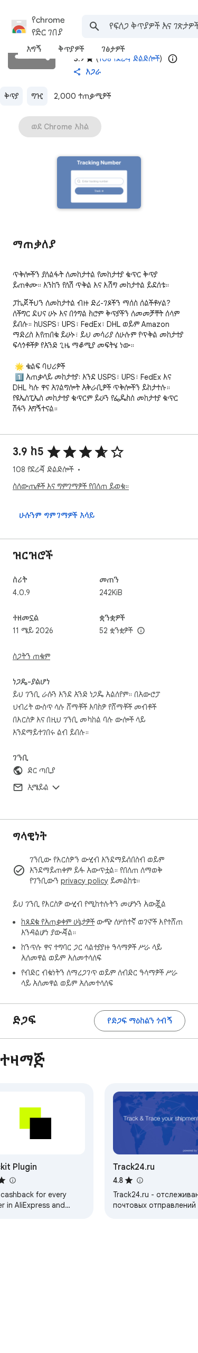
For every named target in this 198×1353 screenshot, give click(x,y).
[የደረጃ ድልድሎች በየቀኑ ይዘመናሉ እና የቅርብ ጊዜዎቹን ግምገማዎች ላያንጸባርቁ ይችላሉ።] (172, 58)
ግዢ (37, 96)
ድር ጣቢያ (41, 770)
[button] (99, 183)
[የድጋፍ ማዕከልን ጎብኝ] (139, 1020)
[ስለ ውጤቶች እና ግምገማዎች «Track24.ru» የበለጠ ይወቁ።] (139, 1180)
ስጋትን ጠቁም (31, 656)
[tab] (34, 49)
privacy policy (84, 881)
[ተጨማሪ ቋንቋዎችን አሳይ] (141, 631)
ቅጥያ (11, 96)
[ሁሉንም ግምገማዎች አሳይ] (57, 515)
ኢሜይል (38, 787)
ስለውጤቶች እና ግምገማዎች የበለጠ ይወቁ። (71, 486)
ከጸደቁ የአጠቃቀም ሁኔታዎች (58, 922)
